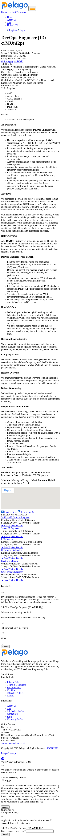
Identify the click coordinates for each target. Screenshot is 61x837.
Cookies (11, 690)
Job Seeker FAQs (15, 711)
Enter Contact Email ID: (13, 831)
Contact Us (12, 714)
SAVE (18, 61)
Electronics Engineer (11, 561)
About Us (11, 20)
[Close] (2, 592)
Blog (9, 716)
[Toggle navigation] (32, 8)
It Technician (7, 539)
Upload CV (12, 25)
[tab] (30, 779)
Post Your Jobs (14, 687)
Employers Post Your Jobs (13, 12)
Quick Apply (7, 61)
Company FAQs (15, 719)
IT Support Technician (11, 550)
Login (22, 30)
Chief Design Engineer (12, 572)
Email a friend (10, 512)
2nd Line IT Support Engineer (15, 517)
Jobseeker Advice (15, 693)
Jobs (9, 22)
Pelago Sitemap (8, 753)
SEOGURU (52, 748)
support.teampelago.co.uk (13, 743)
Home (10, 17)
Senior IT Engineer (10, 528)
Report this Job (27, 512)
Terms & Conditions (16, 685)
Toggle (8, 780)
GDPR (10, 695)
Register (13, 30)
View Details (17, 525)
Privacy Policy (14, 682)
